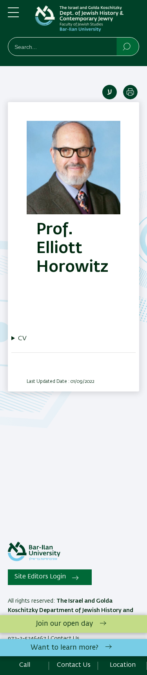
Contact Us (74, 665)
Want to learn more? (64, 647)
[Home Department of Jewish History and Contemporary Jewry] (85, 20)
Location (123, 665)
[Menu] (13, 15)
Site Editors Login (40, 577)
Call (24, 665)
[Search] (127, 46)
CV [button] (22, 339)
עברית (109, 92)
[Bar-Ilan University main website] (34, 559)
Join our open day (64, 623)
